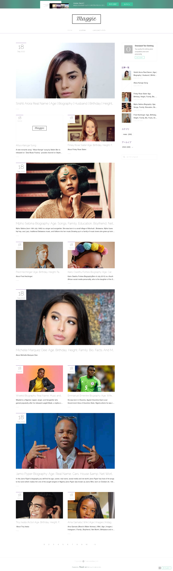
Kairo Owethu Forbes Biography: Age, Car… (90, 272)
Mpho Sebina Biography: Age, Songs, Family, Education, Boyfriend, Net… (65, 223)
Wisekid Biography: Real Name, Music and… (39, 395)
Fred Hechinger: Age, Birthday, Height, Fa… (38, 272)
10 (86, 544)
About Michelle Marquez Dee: (29, 355)
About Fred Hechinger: (24, 276)
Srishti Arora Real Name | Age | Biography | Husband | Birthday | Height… (64, 103)
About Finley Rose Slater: (77, 149)
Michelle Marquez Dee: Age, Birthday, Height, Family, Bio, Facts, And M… (65, 350)
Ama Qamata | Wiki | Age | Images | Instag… (90, 522)
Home (70, 30)
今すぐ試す (113, 4)
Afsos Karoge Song (26, 145)
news (17, 109)
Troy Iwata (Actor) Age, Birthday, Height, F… (38, 522)
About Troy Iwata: (22, 526)
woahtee (82, 30)
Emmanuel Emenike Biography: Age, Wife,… (90, 395)
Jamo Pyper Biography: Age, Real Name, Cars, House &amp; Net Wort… (64, 474)
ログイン (127, 4)
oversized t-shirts (99, 30)
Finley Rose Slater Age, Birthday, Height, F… (90, 145)
